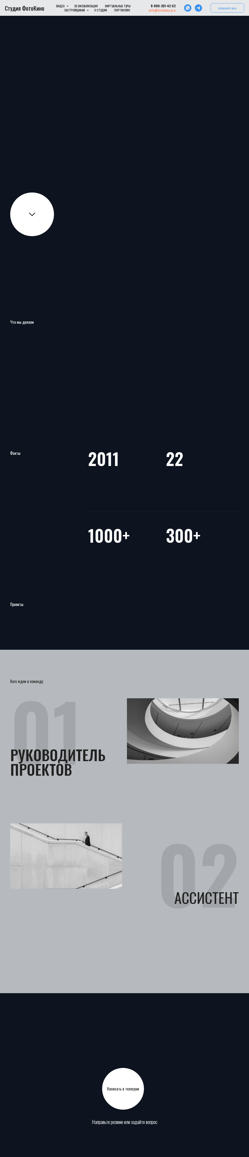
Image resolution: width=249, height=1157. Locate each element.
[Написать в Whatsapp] (187, 8)
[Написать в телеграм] (198, 8)
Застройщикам (75, 10)
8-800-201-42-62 (163, 5)
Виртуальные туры (118, 6)
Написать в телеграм (123, 1089)
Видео (60, 6)
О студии (100, 10)
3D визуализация (86, 6)
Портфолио (122, 10)
